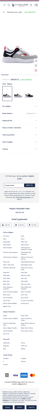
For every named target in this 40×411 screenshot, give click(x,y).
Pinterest (23, 360)
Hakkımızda (6, 342)
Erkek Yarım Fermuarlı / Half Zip (27, 257)
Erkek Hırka (6, 261)
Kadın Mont (6, 280)
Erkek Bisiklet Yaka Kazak (27, 261)
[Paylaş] (36, 59)
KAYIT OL (29, 184)
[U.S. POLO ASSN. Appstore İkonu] (6, 224)
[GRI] (18, 92)
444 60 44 (19, 211)
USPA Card (24, 344)
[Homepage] (20, 5)
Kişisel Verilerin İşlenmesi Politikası (28, 323)
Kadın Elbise (6, 277)
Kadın (22, 235)
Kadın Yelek (6, 283)
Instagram (23, 357)
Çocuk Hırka (6, 299)
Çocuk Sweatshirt (8, 296)
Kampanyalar (6, 241)
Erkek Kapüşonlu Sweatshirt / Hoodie (26, 247)
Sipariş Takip (24, 314)
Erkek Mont (6, 271)
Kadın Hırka (24, 293)
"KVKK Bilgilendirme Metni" (23, 196)
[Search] (9, 5)
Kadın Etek (24, 277)
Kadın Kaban (24, 280)
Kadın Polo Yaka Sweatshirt (10, 291)
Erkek (4, 238)
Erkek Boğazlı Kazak (26, 264)
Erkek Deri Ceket (25, 274)
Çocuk (22, 238)
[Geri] (4, 12)
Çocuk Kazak (24, 296)
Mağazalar (6, 344)
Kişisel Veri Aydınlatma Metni (9, 323)
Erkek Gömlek (7, 243)
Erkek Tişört (24, 241)
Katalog (23, 347)
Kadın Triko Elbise (26, 291)
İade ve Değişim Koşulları (10, 327)
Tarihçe (23, 342)
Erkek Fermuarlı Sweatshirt (10, 256)
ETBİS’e (20, 383)
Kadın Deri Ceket (25, 283)
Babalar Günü (7, 305)
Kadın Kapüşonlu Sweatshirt (8, 287)
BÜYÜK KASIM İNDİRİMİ (10, 302)
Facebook (5, 357)
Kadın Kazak (6, 293)
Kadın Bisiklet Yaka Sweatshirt (26, 287)
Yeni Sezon (6, 235)
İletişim (5, 314)
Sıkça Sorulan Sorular (27, 330)
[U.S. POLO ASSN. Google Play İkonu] (19, 224)
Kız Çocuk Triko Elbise (27, 299)
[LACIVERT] (29, 92)
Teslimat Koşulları (8, 330)
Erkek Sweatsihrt (7, 246)
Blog (4, 347)
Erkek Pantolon (25, 243)
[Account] (31, 5)
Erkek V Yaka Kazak (8, 264)
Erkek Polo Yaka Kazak (9, 266)
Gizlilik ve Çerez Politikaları (10, 317)
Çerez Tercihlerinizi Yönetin (26, 318)
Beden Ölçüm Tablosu (27, 327)
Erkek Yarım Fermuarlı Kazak (27, 267)
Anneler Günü (25, 302)
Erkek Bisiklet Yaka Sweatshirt (26, 252)
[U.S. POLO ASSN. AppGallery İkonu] (33, 224)
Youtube (5, 363)
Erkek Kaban (6, 274)
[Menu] (4, 5)
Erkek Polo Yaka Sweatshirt (10, 251)
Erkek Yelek (24, 271)
